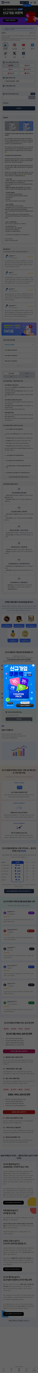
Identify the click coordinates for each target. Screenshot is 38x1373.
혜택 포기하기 (10, 705)
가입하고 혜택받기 (25, 705)
